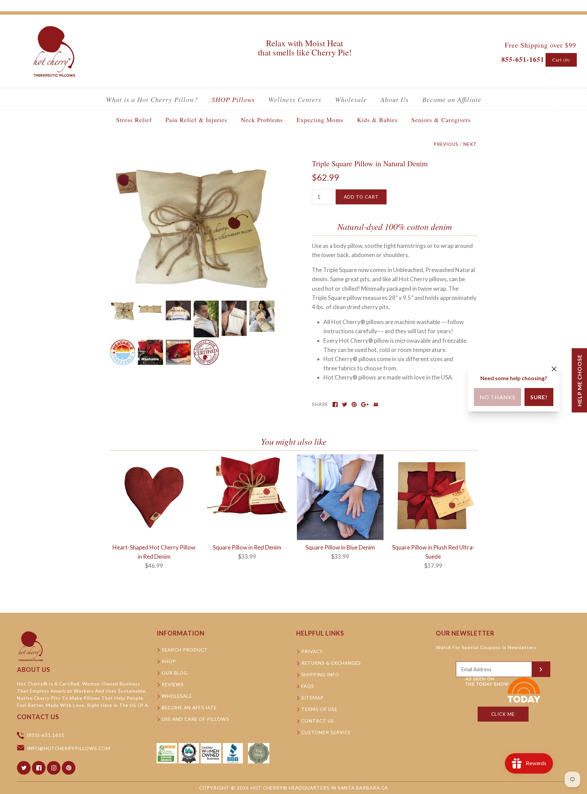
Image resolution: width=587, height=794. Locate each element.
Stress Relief (134, 120)
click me (503, 714)
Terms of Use (319, 709)
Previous (446, 144)
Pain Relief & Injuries (196, 120)
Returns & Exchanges (331, 663)
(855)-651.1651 (46, 735)
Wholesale (351, 99)
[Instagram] (53, 768)
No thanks (497, 397)
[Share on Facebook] (335, 404)
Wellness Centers (294, 99)
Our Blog (175, 673)
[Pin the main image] (354, 404)
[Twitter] (24, 768)
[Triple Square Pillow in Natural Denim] (192, 163)
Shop (169, 661)
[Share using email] (375, 404)
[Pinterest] (68, 768)
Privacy (312, 651)
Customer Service (326, 732)
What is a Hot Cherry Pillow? (152, 99)
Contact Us (317, 721)
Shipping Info (320, 674)
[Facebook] (39, 768)
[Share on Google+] (365, 404)
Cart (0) (561, 60)
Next (470, 144)
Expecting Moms (320, 120)
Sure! (539, 397)
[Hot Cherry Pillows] (54, 26)
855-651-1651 (522, 59)
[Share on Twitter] (344, 404)
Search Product (185, 650)
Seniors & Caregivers (441, 120)
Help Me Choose (579, 380)
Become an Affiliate (451, 99)
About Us (394, 99)
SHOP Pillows (233, 99)
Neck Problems (262, 120)
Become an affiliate (189, 707)
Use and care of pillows (195, 719)
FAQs (307, 686)
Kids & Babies (377, 120)
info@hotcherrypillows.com (68, 748)
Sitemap (312, 697)
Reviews (173, 684)
